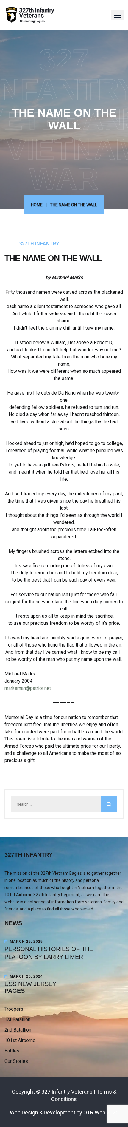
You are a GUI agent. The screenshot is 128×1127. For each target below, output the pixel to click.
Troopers (13, 1009)
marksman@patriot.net (27, 688)
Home (37, 204)
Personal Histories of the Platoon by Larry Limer (48, 953)
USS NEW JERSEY (30, 984)
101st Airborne (19, 1040)
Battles (11, 1051)
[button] (117, 15)
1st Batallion (17, 1019)
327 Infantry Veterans (67, 1092)
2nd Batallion (17, 1030)
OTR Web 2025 (100, 1112)
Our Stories (16, 1061)
